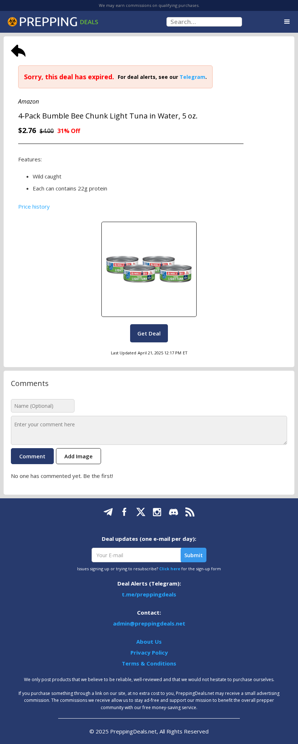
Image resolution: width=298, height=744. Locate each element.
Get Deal (149, 333)
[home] (52, 22)
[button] (287, 22)
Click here (169, 568)
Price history (34, 206)
